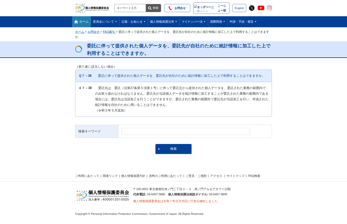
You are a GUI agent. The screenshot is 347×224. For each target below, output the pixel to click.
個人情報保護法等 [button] (162, 21)
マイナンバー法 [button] (192, 21)
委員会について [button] (103, 21)
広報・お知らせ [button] (132, 21)
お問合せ (179, 8)
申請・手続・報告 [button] (242, 21)
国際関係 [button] (216, 21)
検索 (155, 7)
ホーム (84, 21)
